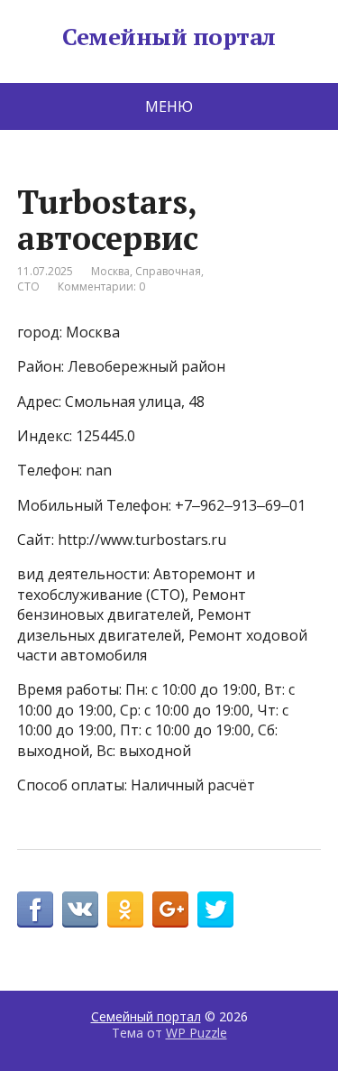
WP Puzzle (196, 1032)
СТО (28, 286)
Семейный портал (168, 37)
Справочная (168, 271)
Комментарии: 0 (101, 286)
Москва (110, 271)
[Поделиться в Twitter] (215, 909)
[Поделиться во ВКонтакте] (80, 909)
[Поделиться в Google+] (170, 909)
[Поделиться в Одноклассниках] (125, 909)
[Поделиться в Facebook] (35, 909)
